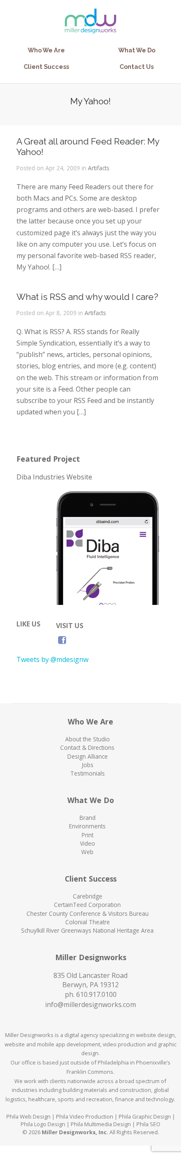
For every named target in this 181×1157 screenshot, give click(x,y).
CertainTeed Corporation (87, 905)
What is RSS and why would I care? (87, 296)
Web (87, 852)
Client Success (46, 66)
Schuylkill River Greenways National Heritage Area (87, 930)
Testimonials (87, 773)
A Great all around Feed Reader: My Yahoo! (87, 146)
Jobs (87, 765)
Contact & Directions (87, 747)
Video (87, 843)
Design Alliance (87, 756)
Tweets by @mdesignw (52, 659)
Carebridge (87, 896)
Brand (88, 818)
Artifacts (98, 168)
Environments (87, 826)
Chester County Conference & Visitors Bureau (88, 913)
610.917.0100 (96, 994)
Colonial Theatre (87, 922)
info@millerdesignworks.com (90, 1004)
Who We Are (46, 50)
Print (87, 835)
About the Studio (87, 739)
